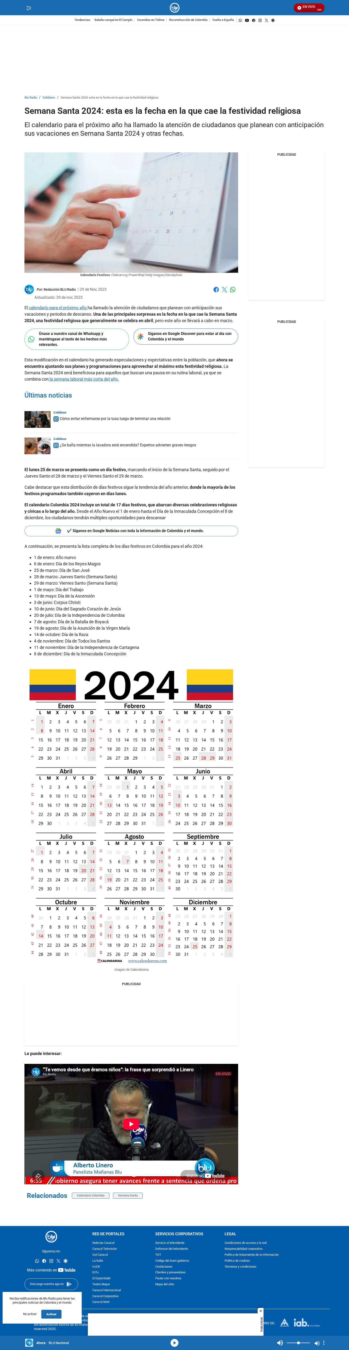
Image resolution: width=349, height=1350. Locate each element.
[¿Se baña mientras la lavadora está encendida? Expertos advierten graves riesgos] (37, 446)
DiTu (95, 1272)
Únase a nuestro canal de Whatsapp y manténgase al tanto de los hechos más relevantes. (73, 339)
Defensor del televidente (171, 1248)
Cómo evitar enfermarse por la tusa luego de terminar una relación (115, 418)
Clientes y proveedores (170, 1272)
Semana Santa (128, 1195)
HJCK (96, 1266)
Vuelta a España (223, 20)
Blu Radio (30, 97)
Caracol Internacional (106, 1290)
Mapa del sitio (164, 1284)
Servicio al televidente (169, 1243)
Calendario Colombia (90, 1195)
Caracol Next (100, 1302)
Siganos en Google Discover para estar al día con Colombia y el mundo (189, 336)
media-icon (174, 1342)
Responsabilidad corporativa (244, 1248)
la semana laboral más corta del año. (84, 379)
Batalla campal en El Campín (113, 20)
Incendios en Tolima (150, 20)
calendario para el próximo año (58, 307)
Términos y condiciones (240, 1266)
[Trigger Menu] (28, 8)
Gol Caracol (100, 1254)
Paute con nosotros (168, 1278)
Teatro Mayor (101, 1284)
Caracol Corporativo (105, 1296)
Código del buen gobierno (172, 1260)
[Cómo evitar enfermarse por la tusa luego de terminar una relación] (37, 419)
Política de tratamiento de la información (252, 1254)
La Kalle (97, 1260)
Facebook (216, 292)
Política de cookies (237, 1260)
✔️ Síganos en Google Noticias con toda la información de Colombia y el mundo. (135, 530)
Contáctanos (163, 1266)
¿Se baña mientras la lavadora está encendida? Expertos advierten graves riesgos (128, 445)
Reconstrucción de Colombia (188, 20)
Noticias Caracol (103, 1243)
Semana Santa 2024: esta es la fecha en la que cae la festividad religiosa (109, 97)
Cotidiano (48, 97)
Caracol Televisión (104, 1248)
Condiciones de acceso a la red (245, 1243)
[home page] (174, 8)
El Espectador (101, 1278)
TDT (158, 1254)
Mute (280, 1343)
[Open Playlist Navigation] (324, 1342)
